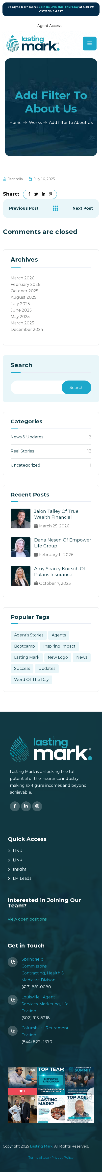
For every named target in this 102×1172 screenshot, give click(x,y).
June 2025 (21, 310)
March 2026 (22, 278)
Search (21, 365)
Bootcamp (24, 646)
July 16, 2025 (44, 179)
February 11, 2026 (56, 554)
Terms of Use (38, 1157)
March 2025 (22, 323)
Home (15, 122)
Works (35, 122)
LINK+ (18, 860)
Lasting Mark (26, 657)
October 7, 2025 (55, 583)
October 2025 (24, 291)
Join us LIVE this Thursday (58, 7)
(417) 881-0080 (36, 987)
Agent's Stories (28, 635)
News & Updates (27, 437)
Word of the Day (31, 679)
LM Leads (22, 878)
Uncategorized (25, 465)
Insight (19, 869)
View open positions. (27, 919)
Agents (59, 635)
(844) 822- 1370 (37, 1041)
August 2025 (23, 297)
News (81, 657)
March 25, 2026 (54, 526)
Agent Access (49, 25)
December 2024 (27, 329)
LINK (17, 851)
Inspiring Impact (59, 646)
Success (22, 668)
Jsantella (15, 179)
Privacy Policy (62, 1157)
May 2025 (20, 316)
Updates (46, 668)
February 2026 (25, 284)
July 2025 (20, 303)
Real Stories (22, 451)
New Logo (58, 657)
